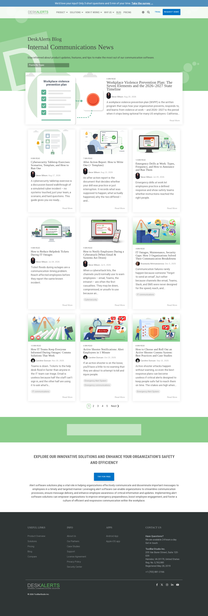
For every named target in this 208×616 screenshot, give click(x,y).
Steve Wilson (41, 175)
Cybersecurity (91, 299)
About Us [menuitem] (71, 536)
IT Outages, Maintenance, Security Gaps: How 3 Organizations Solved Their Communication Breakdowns (156, 255)
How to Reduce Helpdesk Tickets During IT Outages (50, 253)
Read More (175, 120)
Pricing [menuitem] (31, 546)
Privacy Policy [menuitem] (74, 561)
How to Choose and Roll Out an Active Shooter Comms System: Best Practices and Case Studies (154, 352)
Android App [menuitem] (112, 536)
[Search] (148, 12)
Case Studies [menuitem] (73, 546)
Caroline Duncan (43, 360)
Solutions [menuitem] (32, 541)
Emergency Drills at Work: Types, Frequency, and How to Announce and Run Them (155, 166)
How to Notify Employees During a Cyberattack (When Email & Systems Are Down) (103, 254)
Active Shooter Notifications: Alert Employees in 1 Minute (103, 351)
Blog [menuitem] (30, 551)
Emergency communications (97, 385)
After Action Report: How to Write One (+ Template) (103, 163)
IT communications (145, 294)
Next (114, 405)
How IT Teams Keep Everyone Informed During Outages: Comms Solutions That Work (51, 352)
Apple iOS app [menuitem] (113, 541)
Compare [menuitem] (32, 556)
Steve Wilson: (117, 97)
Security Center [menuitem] (74, 566)
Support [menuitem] (71, 551)
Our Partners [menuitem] (73, 541)
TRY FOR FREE (104, 477)
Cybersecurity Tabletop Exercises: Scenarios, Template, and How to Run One (50, 165)
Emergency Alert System (96, 381)
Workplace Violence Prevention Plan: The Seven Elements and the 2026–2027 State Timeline (139, 85)
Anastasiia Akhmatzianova (152, 263)
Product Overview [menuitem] (36, 536)
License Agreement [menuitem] (76, 556)
